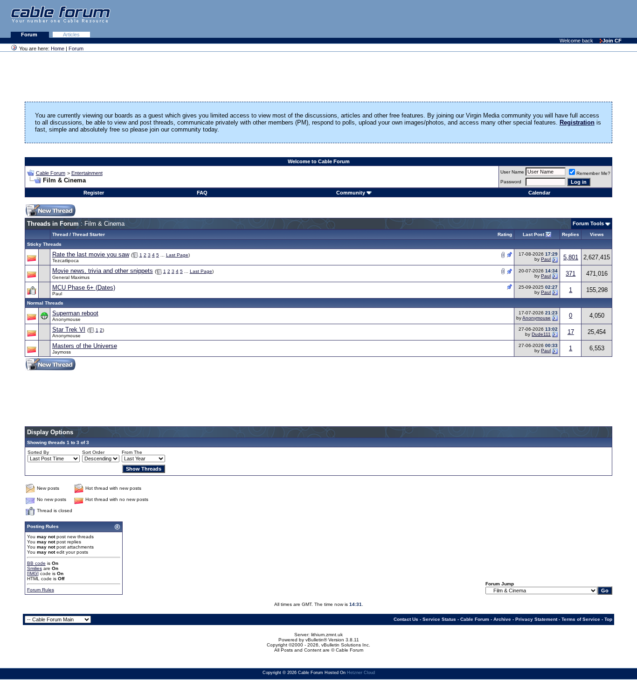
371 (570, 273)
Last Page (177, 254)
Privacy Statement (536, 619)
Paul (546, 259)
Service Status (439, 619)
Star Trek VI (68, 329)
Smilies (34, 568)
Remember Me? (593, 173)
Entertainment (87, 173)
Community (350, 192)
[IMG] (33, 573)
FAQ (202, 192)
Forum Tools (588, 223)
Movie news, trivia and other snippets (102, 270)
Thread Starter (88, 234)
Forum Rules (40, 589)
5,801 (570, 257)
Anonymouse (66, 319)
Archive (502, 619)
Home (57, 48)
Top (608, 619)
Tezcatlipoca (65, 260)
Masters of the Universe (84, 345)
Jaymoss (61, 351)
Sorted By (38, 452)
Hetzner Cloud (361, 672)
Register (93, 192)
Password (510, 181)
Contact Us (406, 619)
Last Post (533, 234)
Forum (30, 34)
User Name (512, 171)
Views (597, 234)
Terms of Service (580, 619)
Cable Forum (50, 173)
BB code (36, 563)
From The (132, 452)
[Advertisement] (523, 19)
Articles (71, 34)
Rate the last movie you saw (90, 254)
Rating (505, 234)
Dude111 (541, 334)
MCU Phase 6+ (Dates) (83, 287)
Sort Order (93, 452)
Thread (60, 234)
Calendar (539, 192)
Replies (570, 234)
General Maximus (71, 277)
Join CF (612, 40)
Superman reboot (75, 313)
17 (571, 331)
